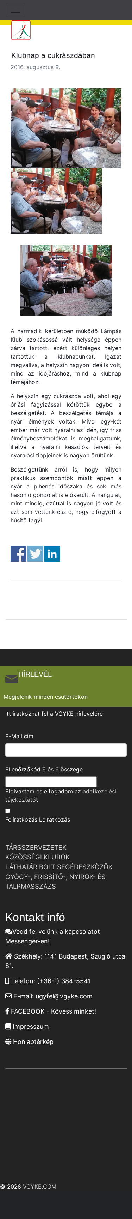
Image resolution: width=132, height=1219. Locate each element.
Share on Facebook (18, 554)
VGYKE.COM (39, 1186)
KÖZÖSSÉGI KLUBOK (37, 857)
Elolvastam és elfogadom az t (60, 795)
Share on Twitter (35, 554)
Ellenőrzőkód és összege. (44, 769)
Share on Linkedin (52, 554)
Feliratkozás (21, 819)
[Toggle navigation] (15, 10)
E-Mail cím (19, 736)
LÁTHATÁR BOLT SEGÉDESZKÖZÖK (59, 867)
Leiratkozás (54, 819)
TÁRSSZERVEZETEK (36, 847)
